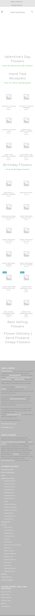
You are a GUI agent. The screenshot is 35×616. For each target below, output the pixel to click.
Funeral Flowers (9, 513)
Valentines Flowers (10, 481)
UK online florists (15, 375)
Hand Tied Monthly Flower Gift (9, 156)
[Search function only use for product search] (32, 11)
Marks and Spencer (19, 442)
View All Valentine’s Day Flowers (17, 66)
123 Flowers (8, 542)
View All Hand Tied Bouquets (17, 83)
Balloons (4, 574)
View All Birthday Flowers (17, 169)
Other (6, 501)
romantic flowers (6, 379)
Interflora (10, 442)
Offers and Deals (6, 597)
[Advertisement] (17, 34)
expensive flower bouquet (18, 398)
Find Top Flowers (6, 371)
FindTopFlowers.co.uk (14, 414)
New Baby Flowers (9, 495)
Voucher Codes (6, 600)
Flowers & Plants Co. (10, 559)
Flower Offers (5, 594)
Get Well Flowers (9, 489)
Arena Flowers (8, 530)
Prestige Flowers (9, 536)
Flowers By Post (6, 577)
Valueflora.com (8, 533)
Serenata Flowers (9, 571)
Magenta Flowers (9, 550)
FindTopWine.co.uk (7, 427)
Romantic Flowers (9, 483)
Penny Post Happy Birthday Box (26, 313)
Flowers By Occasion (8, 478)
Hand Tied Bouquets (8, 472)
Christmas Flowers (10, 486)
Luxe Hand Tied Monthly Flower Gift (26, 156)
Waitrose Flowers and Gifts (12, 545)
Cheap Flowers (6, 522)
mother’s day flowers (12, 377)
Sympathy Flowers (9, 516)
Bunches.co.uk (8, 556)
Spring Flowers (8, 519)
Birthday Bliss (26, 192)
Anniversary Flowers (10, 507)
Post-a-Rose (8, 527)
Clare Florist (8, 562)
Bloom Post (7, 565)
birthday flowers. (19, 379)
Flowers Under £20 (7, 469)
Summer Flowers (9, 498)
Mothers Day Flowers (10, 510)
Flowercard (7, 547)
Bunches (4, 442)
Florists (3, 524)
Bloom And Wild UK (10, 553)
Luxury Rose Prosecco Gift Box (26, 288)
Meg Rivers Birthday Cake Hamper (9, 313)
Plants (3, 475)
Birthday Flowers (9, 492)
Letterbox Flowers (7, 580)
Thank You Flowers (10, 504)
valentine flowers (25, 377)
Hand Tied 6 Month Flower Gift (26, 131)
